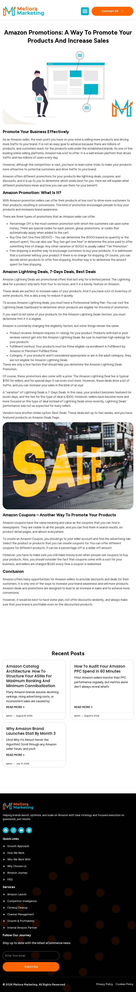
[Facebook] (6, 830)
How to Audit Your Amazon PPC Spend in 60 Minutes (99, 669)
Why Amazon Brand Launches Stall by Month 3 (31, 731)
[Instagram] (13, 830)
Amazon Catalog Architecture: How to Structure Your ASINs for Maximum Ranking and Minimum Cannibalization (30, 676)
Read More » (15, 707)
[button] (85, 11)
